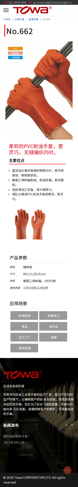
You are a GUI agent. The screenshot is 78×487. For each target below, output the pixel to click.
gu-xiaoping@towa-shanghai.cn (53, 2)
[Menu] (6, 10)
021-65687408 (17, 2)
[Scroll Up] (68, 470)
